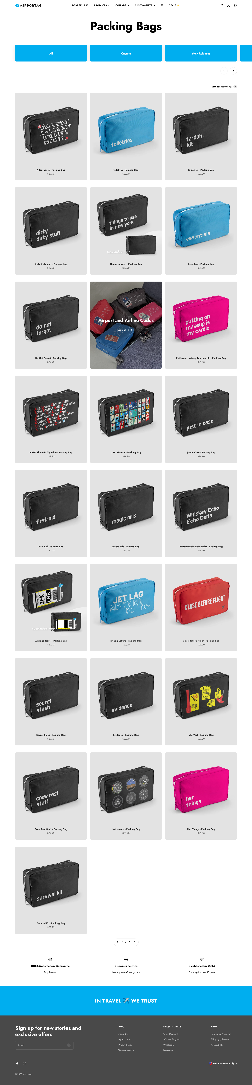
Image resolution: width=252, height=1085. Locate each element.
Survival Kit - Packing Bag (51, 923)
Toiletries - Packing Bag (126, 170)
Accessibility (217, 1045)
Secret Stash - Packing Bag (51, 735)
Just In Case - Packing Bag (201, 452)
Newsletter (168, 1050)
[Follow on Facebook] (17, 1063)
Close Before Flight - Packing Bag (201, 640)
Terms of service (126, 1050)
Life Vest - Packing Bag (201, 735)
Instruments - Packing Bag (126, 829)
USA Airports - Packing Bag (126, 452)
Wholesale (168, 1045)
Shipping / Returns (220, 1039)
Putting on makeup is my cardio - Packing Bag (201, 358)
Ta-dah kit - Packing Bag (201, 170)
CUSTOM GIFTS (143, 5)
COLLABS (121, 5)
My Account (124, 1039)
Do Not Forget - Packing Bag (51, 358)
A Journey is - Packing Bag (51, 170)
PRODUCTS (100, 5)
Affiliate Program (171, 1039)
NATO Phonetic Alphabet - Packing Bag (50, 452)
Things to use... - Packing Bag (126, 264)
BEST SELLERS (80, 5)
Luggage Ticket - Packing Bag (51, 640)
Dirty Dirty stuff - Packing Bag (51, 264)
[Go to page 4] (134, 942)
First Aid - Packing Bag (50, 546)
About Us (122, 1034)
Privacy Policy (125, 1045)
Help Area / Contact (221, 1034)
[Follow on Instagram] (25, 1063)
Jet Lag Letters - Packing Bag (126, 640)
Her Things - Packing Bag (201, 829)
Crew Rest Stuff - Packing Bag (51, 829)
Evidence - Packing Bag (126, 735)
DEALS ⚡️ (174, 5)
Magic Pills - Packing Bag (126, 546)
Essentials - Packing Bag (201, 264)
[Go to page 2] (117, 942)
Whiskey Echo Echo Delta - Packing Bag (201, 546)
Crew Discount (170, 1034)
